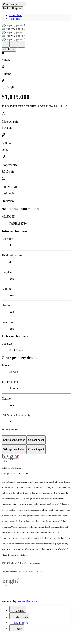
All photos (8, 49)
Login (6, 8)
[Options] (5, 44)
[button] (36, 25)
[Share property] (21, 44)
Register (17, 8)
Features (14, 18)
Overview (15, 15)
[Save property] (13, 44)
